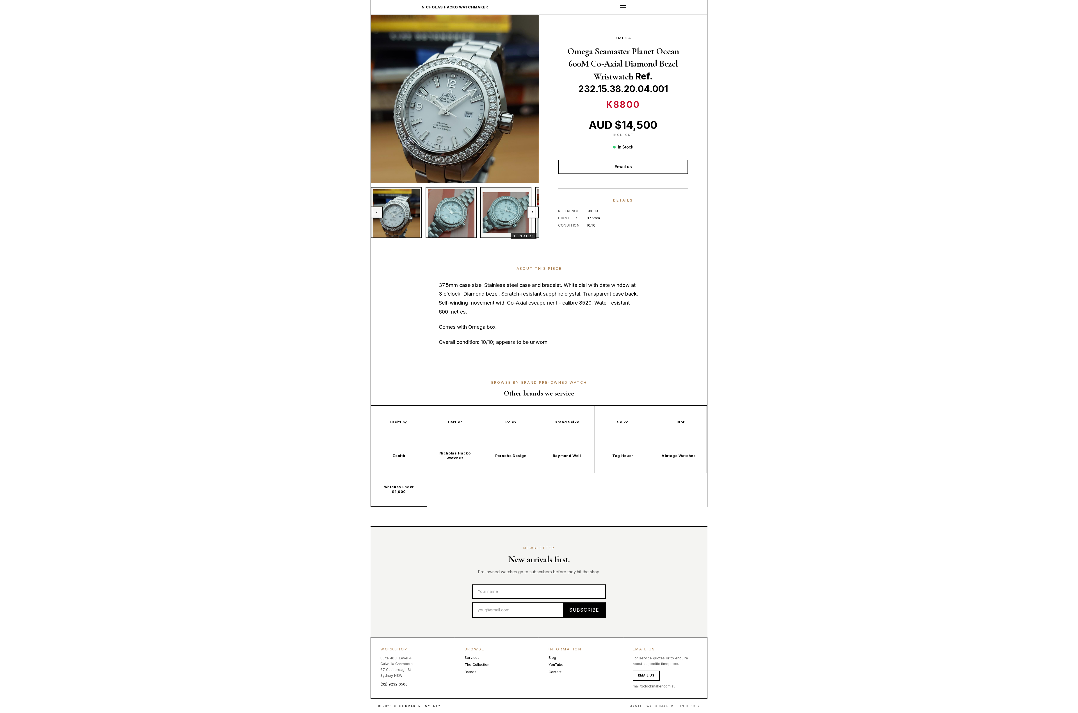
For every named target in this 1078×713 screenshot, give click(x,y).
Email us (623, 166)
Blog (552, 657)
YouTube (556, 664)
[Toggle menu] (623, 7)
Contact (555, 672)
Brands (470, 672)
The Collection (477, 664)
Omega (623, 38)
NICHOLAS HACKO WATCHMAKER (455, 7)
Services (472, 657)
